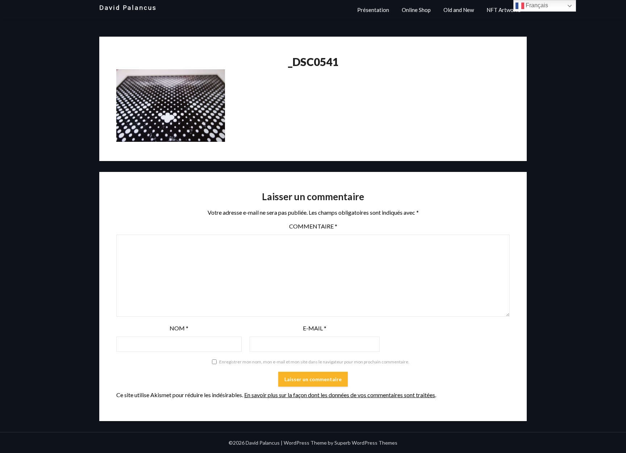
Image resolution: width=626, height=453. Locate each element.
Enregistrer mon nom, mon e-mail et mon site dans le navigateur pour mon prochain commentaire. (314, 362)
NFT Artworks (504, 10)
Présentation (373, 10)
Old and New (458, 10)
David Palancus (128, 8)
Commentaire (313, 226)
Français (536, 5)
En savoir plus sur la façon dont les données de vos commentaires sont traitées (339, 394)
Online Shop (416, 10)
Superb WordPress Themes (365, 443)
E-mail (314, 328)
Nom (179, 328)
